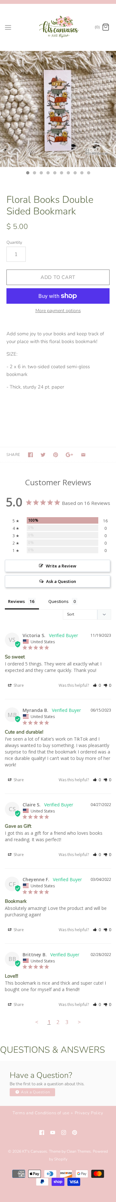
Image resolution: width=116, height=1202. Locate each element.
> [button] (79, 1022)
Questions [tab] (58, 601)
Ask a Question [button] (61, 581)
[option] (58, 109)
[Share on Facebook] (30, 454)
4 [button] (47, 173)
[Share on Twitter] (43, 454)
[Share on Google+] (69, 454)
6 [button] (61, 173)
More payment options (58, 311)
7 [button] (68, 173)
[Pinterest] (74, 1132)
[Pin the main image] (55, 454)
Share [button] (18, 685)
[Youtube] (52, 1132)
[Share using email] (83, 454)
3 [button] (41, 173)
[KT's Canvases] (58, 27)
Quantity (14, 242)
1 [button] (27, 173)
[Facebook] (41, 1132)
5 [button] (54, 173)
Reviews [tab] (16, 601)
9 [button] (81, 173)
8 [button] (75, 173)
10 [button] (88, 173)
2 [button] (34, 173)
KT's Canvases (34, 1151)
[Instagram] (63, 1132)
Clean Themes (79, 1151)
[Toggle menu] (8, 27)
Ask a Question (35, 1092)
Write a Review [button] (61, 566)
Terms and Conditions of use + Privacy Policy (58, 1113)
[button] (97, 685)
